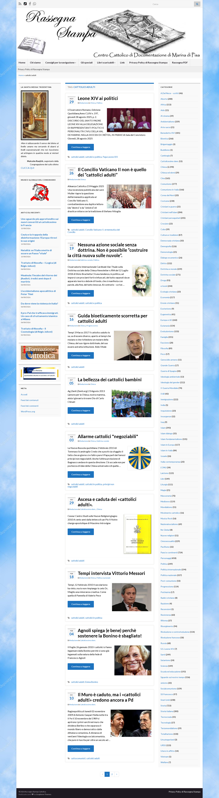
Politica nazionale (103, 578)
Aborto (164, 99)
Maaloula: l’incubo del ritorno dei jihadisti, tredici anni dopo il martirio (39, 278)
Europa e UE (166, 320)
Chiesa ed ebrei (168, 172)
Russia (164, 643)
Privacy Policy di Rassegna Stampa (148, 62)
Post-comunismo (168, 581)
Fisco (163, 354)
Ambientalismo (167, 121)
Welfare (164, 762)
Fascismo (165, 342)
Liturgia (164, 484)
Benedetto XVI (168, 133)
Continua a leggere (80, 147)
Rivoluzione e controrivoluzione (175, 632)
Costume (165, 201)
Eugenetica (166, 314)
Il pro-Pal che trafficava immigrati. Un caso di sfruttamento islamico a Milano (39, 316)
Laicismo (164, 473)
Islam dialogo (167, 433)
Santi (163, 654)
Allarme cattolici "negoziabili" (108, 436)
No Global (165, 530)
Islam (163, 427)
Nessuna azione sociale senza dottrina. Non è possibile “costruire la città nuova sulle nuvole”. (108, 250)
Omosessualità (168, 541)
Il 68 (163, 393)
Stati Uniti (165, 700)
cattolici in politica (93, 484)
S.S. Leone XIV (167, 649)
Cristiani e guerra (169, 206)
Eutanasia (165, 325)
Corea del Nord (168, 195)
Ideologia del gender (170, 382)
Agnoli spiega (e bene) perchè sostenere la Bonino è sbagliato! (110, 633)
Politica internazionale (171, 569)
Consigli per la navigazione (60, 62)
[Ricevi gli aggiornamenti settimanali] (34, 3)
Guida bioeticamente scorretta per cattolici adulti (112, 318)
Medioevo (165, 501)
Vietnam (164, 756)
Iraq (162, 422)
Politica (99, 103)
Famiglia (164, 337)
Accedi (24, 394)
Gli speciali (87, 62)
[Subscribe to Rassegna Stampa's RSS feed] (20, 3)
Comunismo (166, 184)
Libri (162, 478)
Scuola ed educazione (171, 671)
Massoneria (166, 495)
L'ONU (164, 467)
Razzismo (165, 603)
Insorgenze (166, 416)
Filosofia (164, 348)
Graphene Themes (43, 794)
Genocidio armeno (169, 359)
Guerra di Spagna (169, 371)
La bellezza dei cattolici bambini (110, 379)
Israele (164, 456)
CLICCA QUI (27, 167)
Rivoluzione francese (170, 637)
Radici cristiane (168, 598)
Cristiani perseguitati (170, 218)
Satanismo (165, 660)
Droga (163, 280)
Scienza (164, 666)
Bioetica (164, 138)
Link (122, 62)
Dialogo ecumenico (169, 257)
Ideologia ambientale (170, 376)
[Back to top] (212, 791)
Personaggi (166, 558)
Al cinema (165, 116)
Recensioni (166, 609)
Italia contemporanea (170, 461)
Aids (163, 110)
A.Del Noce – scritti (170, 93)
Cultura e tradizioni (169, 235)
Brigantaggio (167, 144)
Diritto (164, 263)
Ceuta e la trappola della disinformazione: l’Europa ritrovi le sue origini (39, 237)
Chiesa (93, 103)
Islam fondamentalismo (171, 439)
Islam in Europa (168, 444)
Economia (165, 297)
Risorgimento (167, 626)
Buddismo (165, 150)
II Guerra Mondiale (169, 388)
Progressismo (92, 326)
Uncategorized (167, 739)
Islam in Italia (167, 450)
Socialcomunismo (169, 688)
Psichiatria (165, 592)
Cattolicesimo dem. (88, 509)
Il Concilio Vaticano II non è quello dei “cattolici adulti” (112, 172)
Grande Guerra (168, 365)
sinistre (164, 683)
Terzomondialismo (169, 728)
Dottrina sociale (86, 260)
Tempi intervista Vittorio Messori (111, 573)
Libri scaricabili (105, 62)
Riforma (164, 620)
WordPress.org (28, 411)
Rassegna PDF (180, 62)
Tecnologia (166, 722)
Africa (163, 104)
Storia (163, 705)
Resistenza (166, 615)
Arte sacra (165, 127)
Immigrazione (167, 399)
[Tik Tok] (25, 3)
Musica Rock (166, 518)
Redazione (84, 103)
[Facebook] (30, 3)
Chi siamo (35, 62)
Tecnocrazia (166, 717)
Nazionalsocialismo (169, 524)
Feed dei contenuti (29, 400)
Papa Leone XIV (110, 157)
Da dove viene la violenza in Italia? (39, 303)
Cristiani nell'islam (169, 212)
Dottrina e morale (169, 269)
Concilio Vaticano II (94, 229)
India (163, 405)
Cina (163, 178)
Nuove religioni (167, 535)
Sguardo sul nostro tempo (173, 677)
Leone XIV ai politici (98, 98)
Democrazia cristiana (170, 240)
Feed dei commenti (29, 406)
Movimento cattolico (170, 513)
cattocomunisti (78, 758)
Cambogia (165, 155)
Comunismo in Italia (170, 189)
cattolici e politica (93, 157)
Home (22, 62)
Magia (163, 490)
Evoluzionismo (167, 331)
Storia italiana (167, 711)
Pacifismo (165, 547)
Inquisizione (166, 410)
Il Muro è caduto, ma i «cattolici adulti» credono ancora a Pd (109, 697)
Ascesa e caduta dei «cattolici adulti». (107, 501)
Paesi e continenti (169, 552)
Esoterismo (166, 308)
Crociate (165, 223)
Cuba (163, 229)
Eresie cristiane (168, 303)
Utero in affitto (168, 751)
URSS (163, 745)
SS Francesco (167, 694)
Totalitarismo (167, 734)
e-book (164, 286)
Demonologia (167, 252)
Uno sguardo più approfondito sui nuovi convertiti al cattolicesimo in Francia (39, 222)
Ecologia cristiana (169, 291)
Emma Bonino (91, 682)
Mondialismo (166, 507)
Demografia (166, 246)
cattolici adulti (77, 157)
